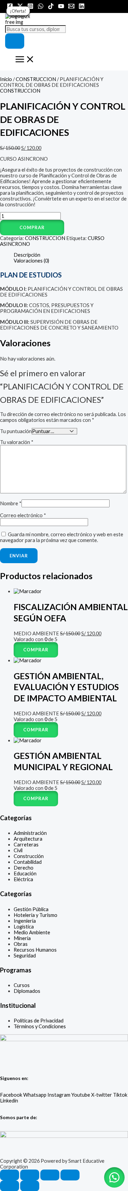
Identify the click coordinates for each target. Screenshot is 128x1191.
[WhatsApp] (41, 7)
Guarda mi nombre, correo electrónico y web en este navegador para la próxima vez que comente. (61, 537)
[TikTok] (51, 7)
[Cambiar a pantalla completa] (29, 1175)
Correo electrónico (23, 515)
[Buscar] (14, 41)
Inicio (6, 79)
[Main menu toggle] (25, 59)
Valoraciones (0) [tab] (31, 261)
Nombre (11, 503)
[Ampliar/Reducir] (9, 1175)
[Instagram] (30, 7)
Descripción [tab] (27, 255)
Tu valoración (16, 442)
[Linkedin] (82, 7)
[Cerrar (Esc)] (70, 1175)
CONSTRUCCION (36, 79)
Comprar (32, 227)
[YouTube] (61, 7)
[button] (64, 227)
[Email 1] (71, 7)
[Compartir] (49, 1175)
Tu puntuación (16, 431)
